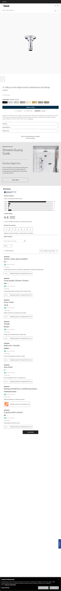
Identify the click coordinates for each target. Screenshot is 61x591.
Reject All (54, 587)
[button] (2, 79)
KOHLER (4, 1)
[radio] (5, 102)
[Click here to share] (58, 10)
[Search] (55, 6)
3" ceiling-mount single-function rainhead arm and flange (28, 10)
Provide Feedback (30, 138)
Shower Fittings (10, 10)
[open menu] (58, 5)
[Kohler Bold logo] (6, 6)
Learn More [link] (15, 180)
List (9, 95)
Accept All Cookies (43, 587)
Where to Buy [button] (30, 107)
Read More (30, 119)
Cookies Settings (5, 587)
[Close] (58, 579)
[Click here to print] (55, 10)
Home (3, 10)
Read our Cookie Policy (10, 584)
